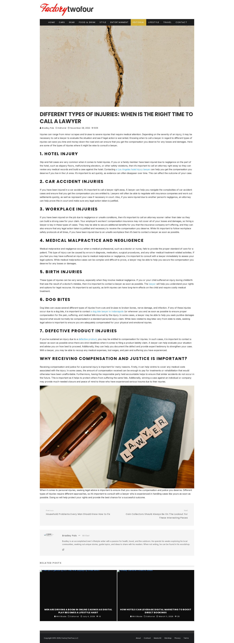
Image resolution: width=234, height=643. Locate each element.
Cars (62, 22)
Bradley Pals (47, 128)
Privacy (178, 638)
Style (103, 22)
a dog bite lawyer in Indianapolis (107, 311)
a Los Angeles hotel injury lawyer (133, 169)
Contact (181, 22)
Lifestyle (153, 22)
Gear (72, 22)
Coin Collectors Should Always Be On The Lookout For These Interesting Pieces (157, 514)
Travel (167, 22)
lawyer (152, 284)
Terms (186, 638)
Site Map (167, 638)
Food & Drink (87, 22)
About (138, 638)
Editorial (138, 22)
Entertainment (119, 22)
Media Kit (157, 638)
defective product (88, 339)
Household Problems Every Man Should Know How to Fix (78, 512)
